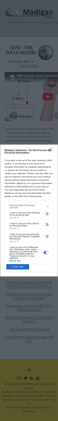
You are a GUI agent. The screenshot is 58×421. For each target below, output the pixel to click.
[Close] (52, 150)
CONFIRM (17, 267)
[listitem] (29, 206)
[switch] (46, 213)
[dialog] (29, 210)
